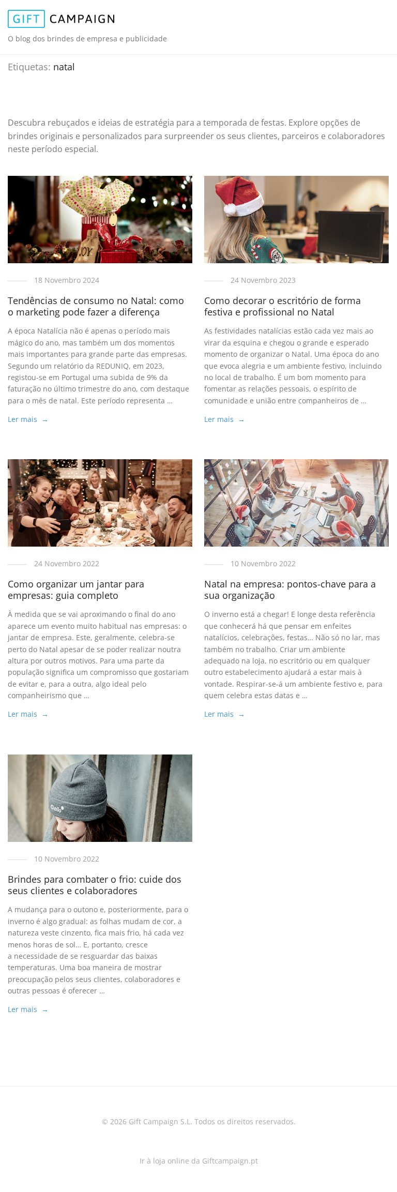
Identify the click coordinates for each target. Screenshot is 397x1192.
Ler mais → (28, 419)
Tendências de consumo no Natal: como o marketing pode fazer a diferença (96, 306)
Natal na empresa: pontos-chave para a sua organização (290, 589)
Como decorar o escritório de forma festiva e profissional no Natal (282, 306)
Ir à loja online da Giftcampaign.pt (199, 1161)
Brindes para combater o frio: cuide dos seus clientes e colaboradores (94, 885)
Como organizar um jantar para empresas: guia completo (76, 589)
